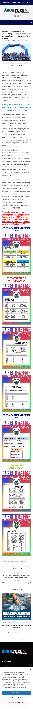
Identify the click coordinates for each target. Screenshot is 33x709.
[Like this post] (13, 65)
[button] (30, 669)
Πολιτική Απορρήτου (21, 707)
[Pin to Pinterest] (19, 65)
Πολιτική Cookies (10, 707)
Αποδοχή (16, 693)
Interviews (6, 2)
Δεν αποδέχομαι (17, 698)
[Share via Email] (21, 65)
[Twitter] (15, 16)
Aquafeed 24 (11, 40)
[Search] (31, 22)
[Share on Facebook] (15, 568)
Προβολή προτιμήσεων (16, 703)
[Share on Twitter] (17, 65)
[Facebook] (12, 16)
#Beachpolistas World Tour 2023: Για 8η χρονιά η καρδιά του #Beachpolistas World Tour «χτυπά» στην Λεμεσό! (16, 107)
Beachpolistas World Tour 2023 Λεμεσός (14, 561)
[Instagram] (18, 16)
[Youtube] (21, 16)
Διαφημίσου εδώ (15, 2)
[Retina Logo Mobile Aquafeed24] (14, 651)
